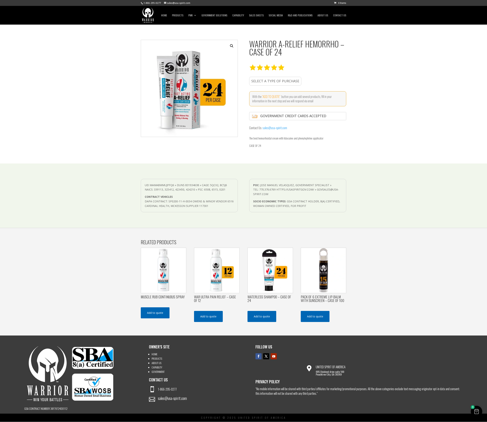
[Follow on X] (266, 356)
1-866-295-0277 (167, 389)
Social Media (276, 15)
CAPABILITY (238, 15)
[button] (231, 45)
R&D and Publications (300, 15)
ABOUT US (156, 363)
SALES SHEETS (256, 15)
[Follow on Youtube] (274, 356)
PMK (190, 15)
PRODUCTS (157, 358)
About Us (323, 15)
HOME (154, 354)
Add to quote (155, 313)
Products (177, 15)
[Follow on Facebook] (258, 356)
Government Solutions (214, 15)
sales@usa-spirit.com (275, 128)
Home (164, 15)
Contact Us (339, 15)
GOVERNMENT (158, 372)
